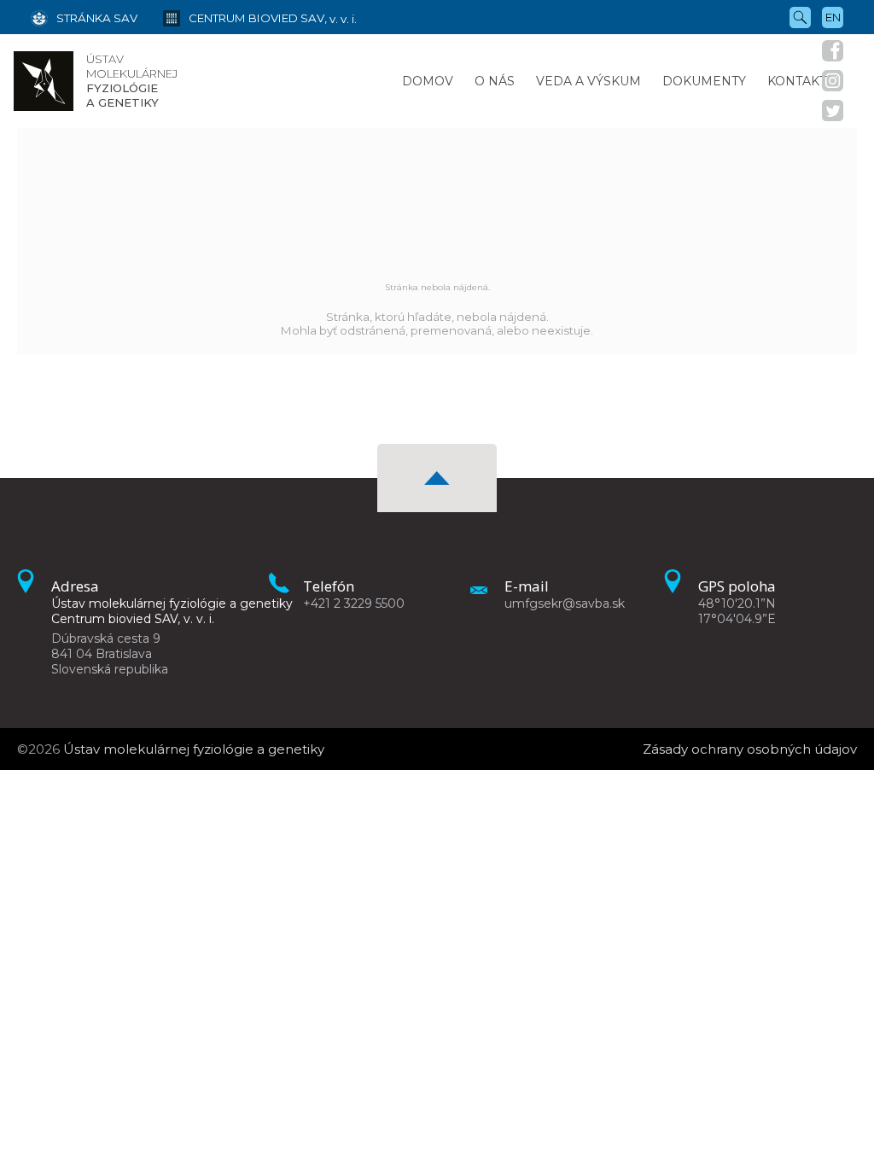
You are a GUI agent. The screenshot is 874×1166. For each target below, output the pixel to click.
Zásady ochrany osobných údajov (750, 749)
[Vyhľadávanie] (800, 16)
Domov (427, 81)
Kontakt (796, 81)
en (833, 17)
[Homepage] (43, 81)
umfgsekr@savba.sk (564, 603)
